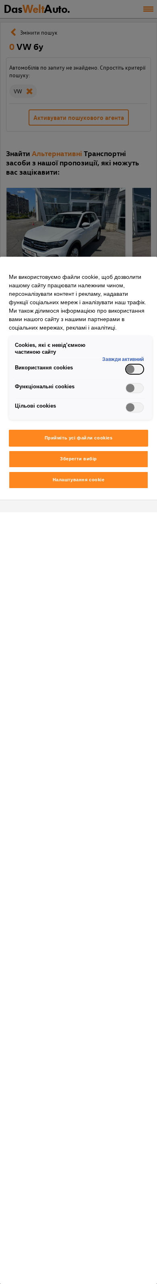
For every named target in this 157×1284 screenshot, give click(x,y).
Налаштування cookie (79, 479)
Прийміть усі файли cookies (79, 437)
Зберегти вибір (78, 458)
